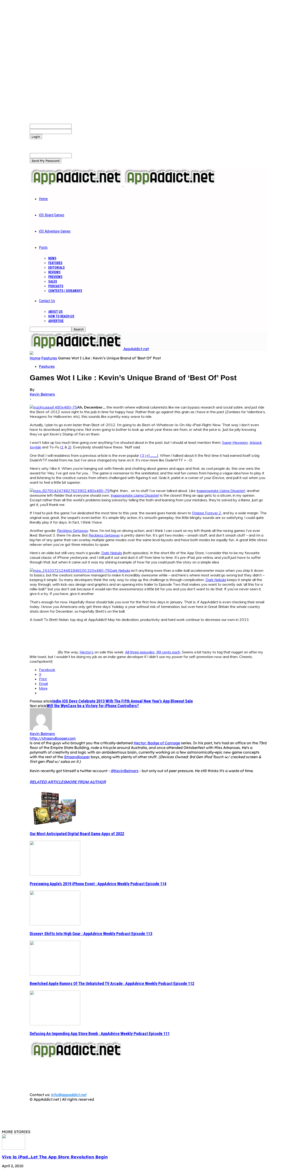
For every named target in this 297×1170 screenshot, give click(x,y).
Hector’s (87, 652)
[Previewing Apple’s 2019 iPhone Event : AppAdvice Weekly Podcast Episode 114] (55, 874)
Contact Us (47, 301)
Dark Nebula (111, 552)
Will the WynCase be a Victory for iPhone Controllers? (93, 705)
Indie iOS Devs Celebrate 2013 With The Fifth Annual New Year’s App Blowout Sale (122, 701)
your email (81, 155)
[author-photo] (41, 729)
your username (85, 126)
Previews (55, 277)
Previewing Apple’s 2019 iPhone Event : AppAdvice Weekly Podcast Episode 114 (98, 883)
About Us (55, 311)
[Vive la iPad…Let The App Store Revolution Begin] (13, 1148)
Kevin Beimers (42, 394)
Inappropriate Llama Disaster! (221, 490)
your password (85, 131)
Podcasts (55, 286)
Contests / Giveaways (65, 291)
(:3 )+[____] (149, 455)
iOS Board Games (51, 215)
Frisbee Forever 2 (206, 513)
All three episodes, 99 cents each (152, 652)
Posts (43, 247)
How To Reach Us (61, 316)
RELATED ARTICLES (48, 782)
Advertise (56, 321)
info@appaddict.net (69, 1094)
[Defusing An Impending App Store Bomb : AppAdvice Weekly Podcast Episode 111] (55, 1024)
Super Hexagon (235, 442)
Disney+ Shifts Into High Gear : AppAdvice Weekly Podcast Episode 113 (91, 933)
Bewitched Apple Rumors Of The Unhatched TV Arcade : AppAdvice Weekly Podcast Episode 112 (112, 983)
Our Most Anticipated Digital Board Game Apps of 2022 (77, 833)
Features (55, 263)
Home (43, 199)
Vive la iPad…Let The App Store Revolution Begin (55, 1157)
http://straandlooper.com (53, 738)
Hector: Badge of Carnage (157, 743)
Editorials (56, 267)
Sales (52, 281)
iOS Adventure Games (55, 231)
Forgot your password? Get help (58, 141)
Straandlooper (77, 756)
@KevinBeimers (125, 770)
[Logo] (76, 184)
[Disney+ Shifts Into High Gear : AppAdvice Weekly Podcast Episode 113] (55, 924)
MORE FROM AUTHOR (86, 782)
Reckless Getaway (72, 530)
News (52, 258)
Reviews (54, 272)
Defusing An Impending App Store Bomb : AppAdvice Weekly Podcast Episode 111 (100, 1033)
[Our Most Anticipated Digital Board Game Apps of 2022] (55, 824)
